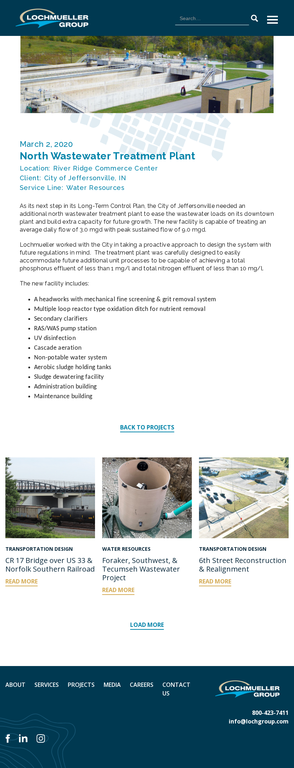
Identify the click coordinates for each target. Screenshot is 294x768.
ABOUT (15, 685)
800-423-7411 (270, 713)
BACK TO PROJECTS (147, 427)
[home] (52, 18)
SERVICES (46, 685)
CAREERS (141, 685)
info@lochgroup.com (259, 721)
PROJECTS (81, 685)
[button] (272, 19)
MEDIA (112, 685)
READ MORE (21, 581)
